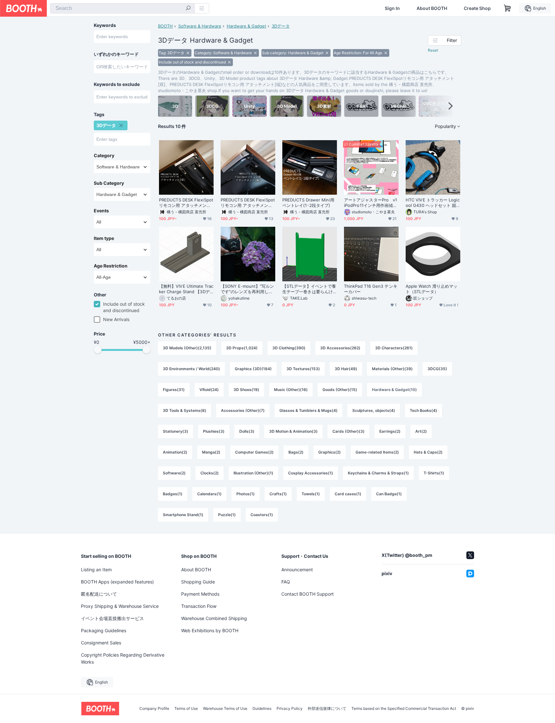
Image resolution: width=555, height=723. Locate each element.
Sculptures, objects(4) (373, 410)
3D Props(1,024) (242, 347)
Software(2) (174, 473)
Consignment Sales (101, 642)
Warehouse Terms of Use (225, 708)
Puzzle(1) (227, 514)
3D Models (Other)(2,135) (187, 347)
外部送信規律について (327, 708)
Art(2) (421, 431)
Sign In (392, 8)
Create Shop (477, 8)
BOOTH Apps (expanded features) (117, 581)
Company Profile (154, 708)
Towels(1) (311, 493)
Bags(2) (296, 452)
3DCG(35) (437, 368)
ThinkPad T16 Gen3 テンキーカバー (370, 289)
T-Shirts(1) (434, 473)
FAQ (285, 581)
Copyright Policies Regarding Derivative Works (122, 658)
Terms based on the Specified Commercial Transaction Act (403, 708)
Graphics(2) (329, 452)
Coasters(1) (262, 514)
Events (101, 210)
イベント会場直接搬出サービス (112, 618)
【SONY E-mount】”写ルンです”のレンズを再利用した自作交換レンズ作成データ (247, 289)
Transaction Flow (198, 606)
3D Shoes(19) (246, 389)
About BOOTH (432, 8)
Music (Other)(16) (291, 389)
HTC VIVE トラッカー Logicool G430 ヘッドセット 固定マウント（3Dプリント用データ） (433, 202)
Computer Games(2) (254, 452)
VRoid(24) (209, 389)
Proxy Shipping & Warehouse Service (120, 606)
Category (104, 155)
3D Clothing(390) (288, 347)
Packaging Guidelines (103, 630)
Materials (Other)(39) (392, 368)
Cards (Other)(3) (348, 431)
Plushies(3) (214, 431)
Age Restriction (111, 266)
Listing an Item (96, 569)
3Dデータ (281, 26)
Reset (433, 50)
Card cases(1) (348, 493)
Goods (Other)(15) (339, 389)
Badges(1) (172, 493)
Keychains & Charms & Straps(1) (378, 473)
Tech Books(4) (423, 410)
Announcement (297, 569)
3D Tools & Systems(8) (184, 410)
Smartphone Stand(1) (183, 514)
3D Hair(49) (346, 368)
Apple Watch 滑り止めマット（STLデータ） (431, 289)
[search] (188, 8)
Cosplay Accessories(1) (310, 473)
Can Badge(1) (389, 493)
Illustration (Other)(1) (253, 473)
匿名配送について (99, 594)
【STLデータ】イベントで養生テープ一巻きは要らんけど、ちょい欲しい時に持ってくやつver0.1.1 (309, 289)
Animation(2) (175, 452)
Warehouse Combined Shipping (214, 618)
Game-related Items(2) (377, 452)
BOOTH (165, 26)
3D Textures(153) (303, 368)
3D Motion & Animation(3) (293, 431)
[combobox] (122, 8)
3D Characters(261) (394, 347)
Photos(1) (245, 493)
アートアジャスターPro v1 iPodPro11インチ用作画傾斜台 (371, 202)
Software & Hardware (199, 26)
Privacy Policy (290, 708)
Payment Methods (200, 594)
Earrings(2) (390, 431)
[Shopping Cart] (507, 8)
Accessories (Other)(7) (243, 410)
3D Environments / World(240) (191, 368)
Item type (104, 238)
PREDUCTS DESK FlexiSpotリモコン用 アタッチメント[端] (248, 202)
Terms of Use (186, 708)
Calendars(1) (209, 493)
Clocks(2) (209, 473)
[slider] (97, 349)
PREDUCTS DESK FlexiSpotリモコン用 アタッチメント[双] (186, 202)
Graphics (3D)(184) (253, 368)
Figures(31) (174, 389)
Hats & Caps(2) (428, 452)
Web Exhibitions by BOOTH (209, 630)
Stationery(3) (175, 431)
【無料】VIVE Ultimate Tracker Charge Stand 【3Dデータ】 (186, 289)
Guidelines (261, 708)
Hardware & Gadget (246, 26)
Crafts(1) (278, 493)
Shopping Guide (198, 581)
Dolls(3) (246, 431)
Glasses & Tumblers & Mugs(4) (308, 410)
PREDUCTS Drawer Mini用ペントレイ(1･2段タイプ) (308, 202)
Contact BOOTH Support (307, 594)
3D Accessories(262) (340, 347)
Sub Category (109, 183)
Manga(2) (211, 452)
